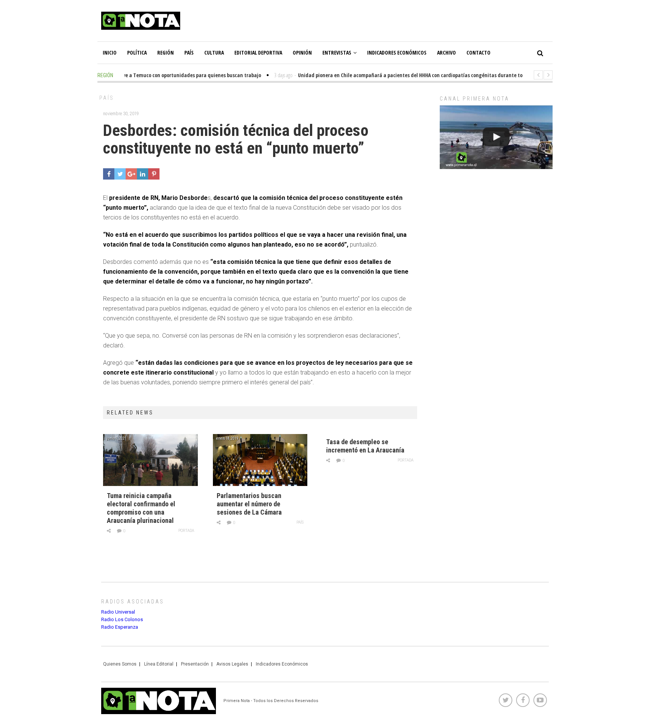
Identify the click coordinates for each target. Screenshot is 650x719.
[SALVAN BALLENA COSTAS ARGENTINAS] (496, 137)
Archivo (446, 52)
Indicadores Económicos (397, 52)
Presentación (195, 664)
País (189, 52)
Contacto (478, 52)
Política (137, 52)
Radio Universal (118, 612)
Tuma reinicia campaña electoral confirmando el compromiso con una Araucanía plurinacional (141, 508)
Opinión (302, 52)
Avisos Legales (232, 664)
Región (165, 52)
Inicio (110, 52)
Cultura (214, 52)
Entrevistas (336, 52)
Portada (186, 531)
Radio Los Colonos (122, 619)
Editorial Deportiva (258, 52)
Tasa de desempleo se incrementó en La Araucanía (365, 446)
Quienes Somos (120, 664)
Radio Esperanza (119, 627)
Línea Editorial (158, 664)
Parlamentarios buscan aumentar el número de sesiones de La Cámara (249, 504)
